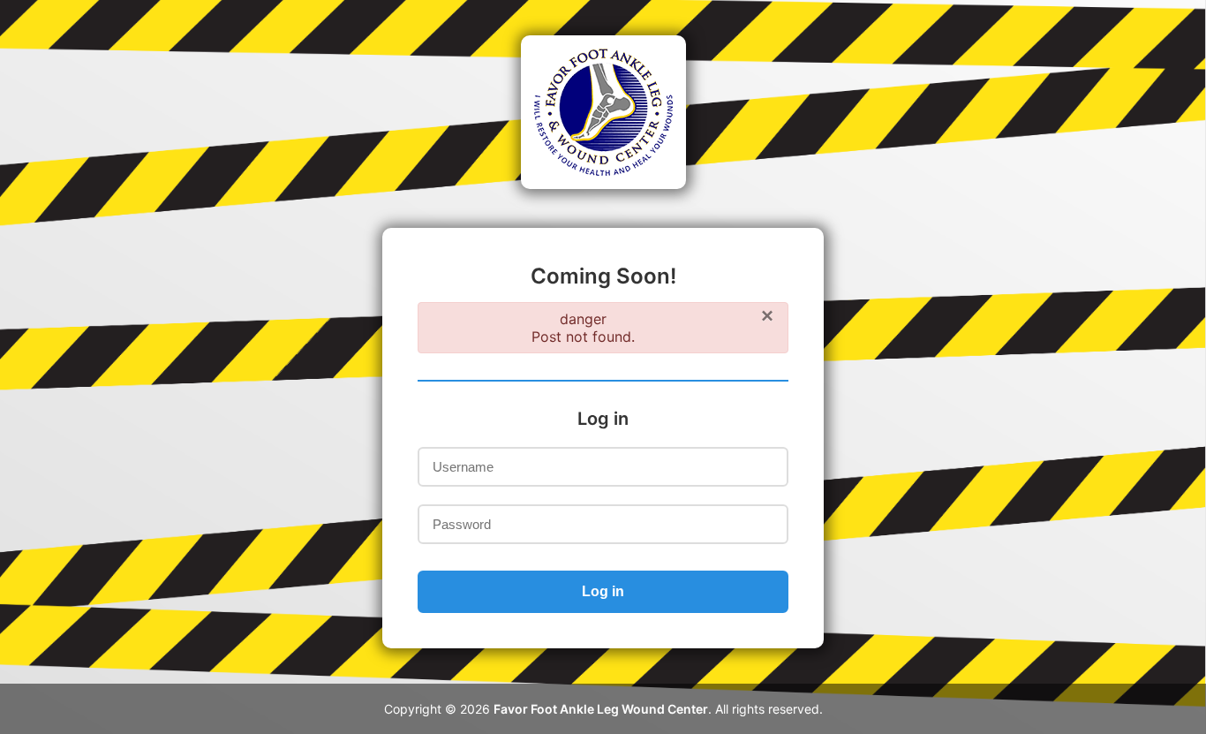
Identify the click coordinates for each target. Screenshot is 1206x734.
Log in (603, 591)
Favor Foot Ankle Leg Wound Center (601, 708)
